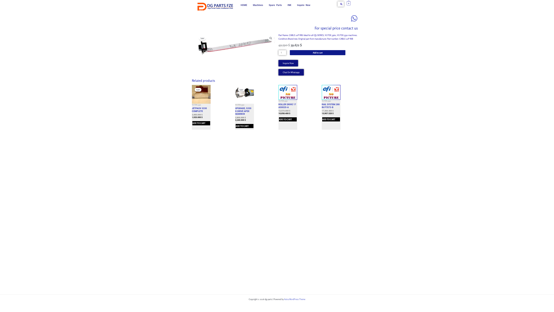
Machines (258, 5)
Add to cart (318, 52)
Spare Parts (275, 5)
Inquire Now (303, 5)
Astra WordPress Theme (294, 299)
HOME (244, 5)
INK (289, 5)
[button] (270, 38)
